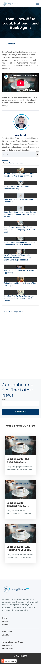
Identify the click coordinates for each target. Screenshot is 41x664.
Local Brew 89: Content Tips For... (18, 504)
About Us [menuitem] (5, 635)
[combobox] (19, 154)
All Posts (10, 43)
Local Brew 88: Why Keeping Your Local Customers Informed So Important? (19, 243)
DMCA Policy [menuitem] (7, 645)
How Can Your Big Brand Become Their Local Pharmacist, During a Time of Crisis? (19, 298)
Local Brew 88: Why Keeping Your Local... (19, 548)
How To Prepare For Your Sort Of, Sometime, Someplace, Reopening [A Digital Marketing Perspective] (18, 257)
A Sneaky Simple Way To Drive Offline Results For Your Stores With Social (19, 175)
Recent (5, 163)
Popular (11, 163)
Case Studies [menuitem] (7, 632)
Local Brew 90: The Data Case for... (18, 460)
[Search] (37, 154)
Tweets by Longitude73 (13, 312)
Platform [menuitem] (5, 621)
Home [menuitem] (4, 618)
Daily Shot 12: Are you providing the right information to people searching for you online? (20, 214)
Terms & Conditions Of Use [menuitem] (12, 642)
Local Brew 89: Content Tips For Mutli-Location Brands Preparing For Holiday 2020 (19, 229)
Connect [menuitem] (5, 625)
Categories (19, 163)
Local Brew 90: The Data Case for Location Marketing (17, 187)
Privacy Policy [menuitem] (7, 649)
